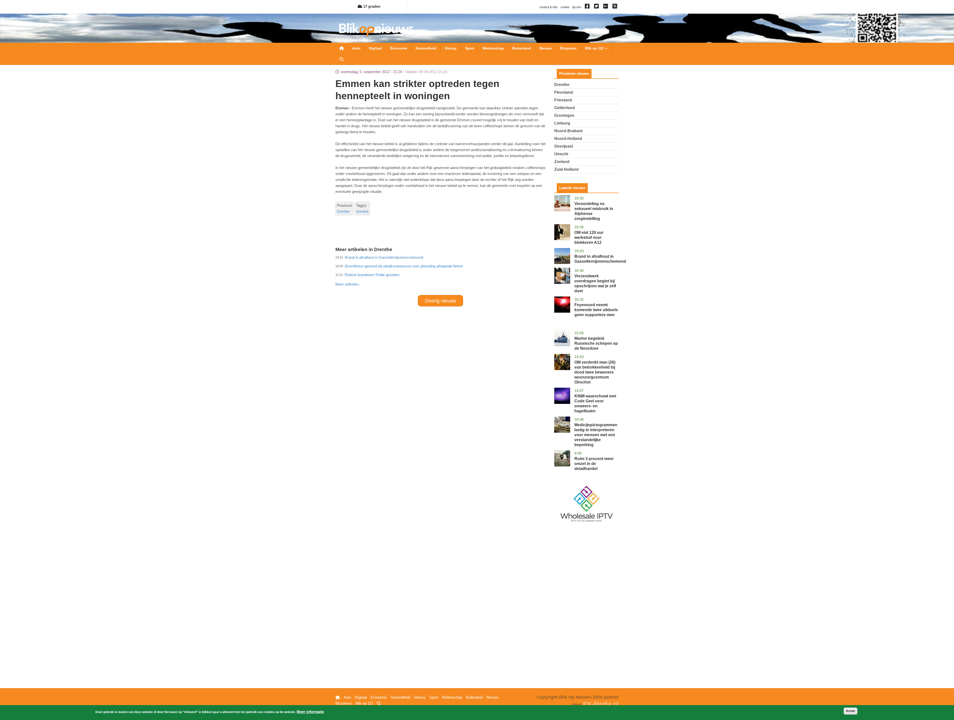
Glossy (451, 48)
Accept (850, 710)
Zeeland (561, 162)
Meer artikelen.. (347, 284)
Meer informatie (310, 712)
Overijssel (563, 146)
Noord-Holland (568, 138)
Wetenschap (493, 48)
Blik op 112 (595, 48)
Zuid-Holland (566, 169)
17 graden (371, 6)
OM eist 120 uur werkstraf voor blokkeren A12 (588, 237)
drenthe (362, 211)
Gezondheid (426, 48)
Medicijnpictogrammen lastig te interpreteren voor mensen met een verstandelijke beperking (595, 435)
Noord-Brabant (568, 131)
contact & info (548, 7)
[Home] (376, 29)
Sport (469, 48)
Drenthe (343, 211)
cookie (564, 7)
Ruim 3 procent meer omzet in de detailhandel (594, 464)
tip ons (576, 7)
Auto (356, 48)
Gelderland (564, 108)
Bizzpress (568, 48)
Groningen (564, 115)
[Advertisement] (440, 273)
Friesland (563, 100)
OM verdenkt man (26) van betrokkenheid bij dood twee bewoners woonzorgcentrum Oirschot (594, 372)
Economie (398, 48)
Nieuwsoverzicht (341, 48)
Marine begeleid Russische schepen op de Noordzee (596, 343)
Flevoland (563, 92)
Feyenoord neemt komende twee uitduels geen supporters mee (596, 310)
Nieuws (545, 48)
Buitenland (521, 48)
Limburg (562, 123)
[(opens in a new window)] (588, 7)
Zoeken (342, 59)
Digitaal (375, 48)
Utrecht (561, 154)
